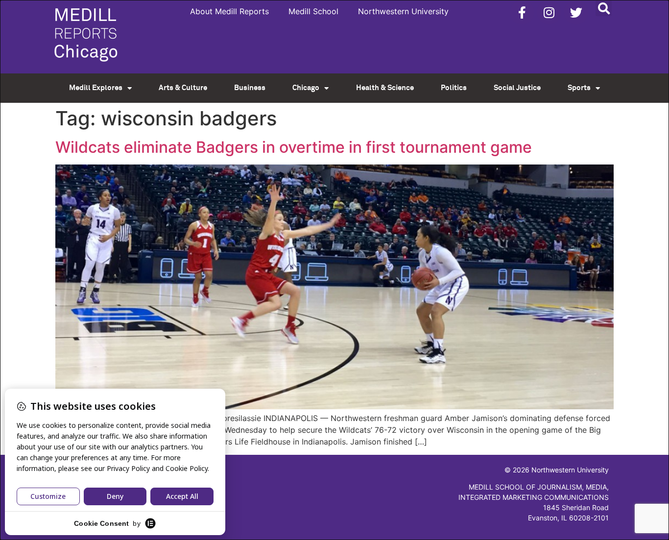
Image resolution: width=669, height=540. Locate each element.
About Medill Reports (229, 11)
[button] (604, 8)
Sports (579, 88)
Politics (454, 88)
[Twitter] (576, 12)
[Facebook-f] (522, 12)
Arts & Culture (183, 88)
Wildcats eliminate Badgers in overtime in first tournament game (293, 147)
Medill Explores (95, 88)
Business (249, 88)
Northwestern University (403, 11)
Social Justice (517, 88)
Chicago (305, 88)
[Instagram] (549, 12)
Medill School (313, 11)
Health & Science (385, 88)
